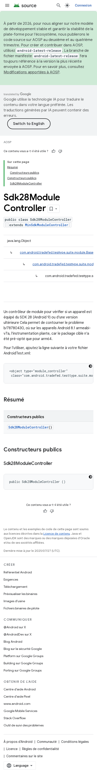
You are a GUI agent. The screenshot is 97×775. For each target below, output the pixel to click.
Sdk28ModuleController (28, 427)
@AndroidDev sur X (18, 634)
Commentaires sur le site (24, 756)
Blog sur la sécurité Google (23, 649)
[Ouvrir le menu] (7, 5)
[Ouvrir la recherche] (58, 5)
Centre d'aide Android (20, 689)
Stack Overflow (15, 718)
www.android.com (17, 704)
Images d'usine (14, 601)
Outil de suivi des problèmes (24, 725)
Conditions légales (75, 741)
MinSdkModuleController (46, 225)
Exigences (11, 579)
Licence (12, 749)
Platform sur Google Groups (23, 656)
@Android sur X (15, 627)
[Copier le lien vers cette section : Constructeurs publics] (66, 450)
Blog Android (13, 642)
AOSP (7, 142)
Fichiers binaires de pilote (21, 608)
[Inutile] (60, 151)
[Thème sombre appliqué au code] (90, 366)
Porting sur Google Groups (23, 670)
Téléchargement (15, 587)
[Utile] (53, 151)
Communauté (47, 741)
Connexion (83, 5)
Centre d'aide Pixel (17, 696)
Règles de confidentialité (40, 749)
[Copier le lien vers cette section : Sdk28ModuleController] (56, 463)
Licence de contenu (56, 534)
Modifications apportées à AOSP (31, 72)
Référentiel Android (18, 572)
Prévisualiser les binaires (20, 594)
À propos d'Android (18, 741)
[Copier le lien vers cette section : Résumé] (28, 400)
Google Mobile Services (20, 711)
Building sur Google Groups (23, 663)
